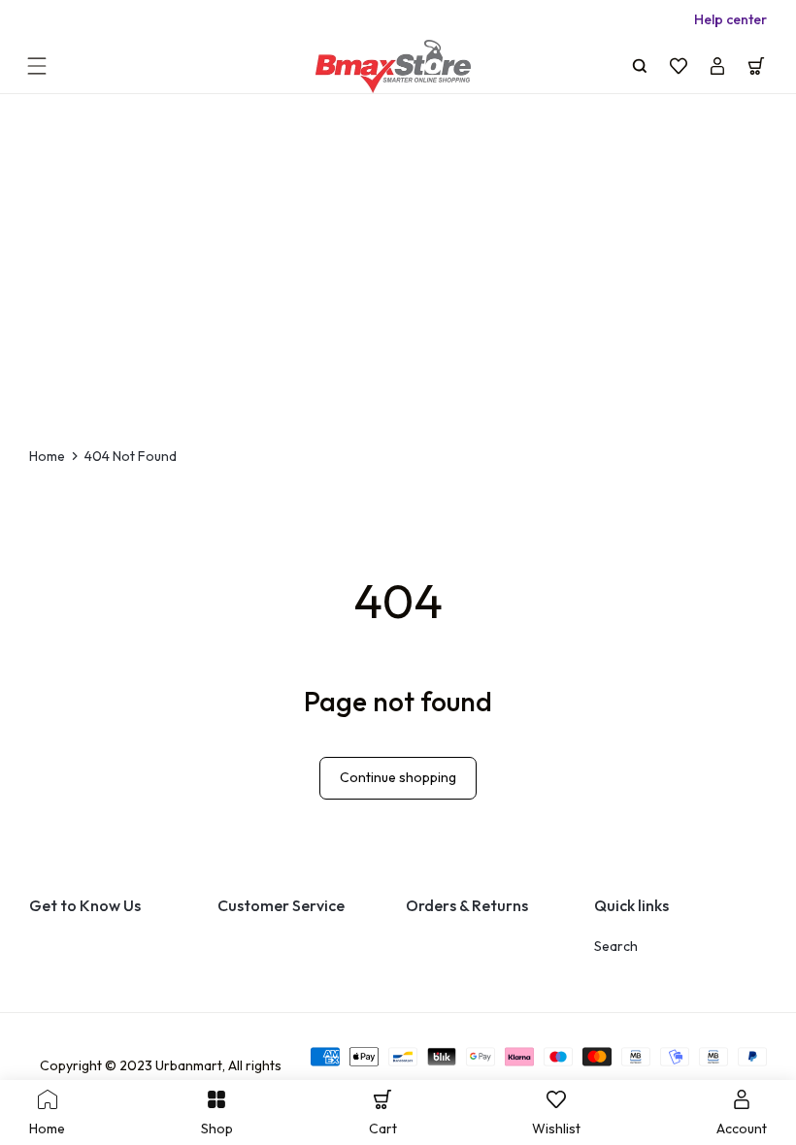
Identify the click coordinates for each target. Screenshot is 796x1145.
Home (47, 456)
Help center (730, 19)
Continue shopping (398, 777)
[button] (36, 66)
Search (616, 946)
